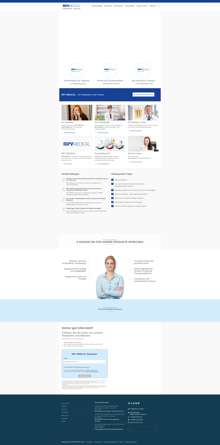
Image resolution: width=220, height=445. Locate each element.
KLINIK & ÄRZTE (142, 6)
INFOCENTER (118, 6)
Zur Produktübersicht (103, 164)
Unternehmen (65, 403)
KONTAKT (152, 6)
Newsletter (64, 418)
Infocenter (64, 409)
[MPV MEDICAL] (71, 6)
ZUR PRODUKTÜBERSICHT (144, 94)
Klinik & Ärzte (65, 415)
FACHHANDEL (130, 6)
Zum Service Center (136, 162)
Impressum (89, 442)
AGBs (121, 442)
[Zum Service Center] (143, 143)
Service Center (134, 153)
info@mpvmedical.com (136, 422)
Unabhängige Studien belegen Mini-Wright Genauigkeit (83, 208)
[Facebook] (131, 403)
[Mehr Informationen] (76, 112)
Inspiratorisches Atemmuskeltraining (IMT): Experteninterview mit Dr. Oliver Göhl (87, 179)
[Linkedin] (134, 403)
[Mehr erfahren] (76, 143)
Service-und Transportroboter (110, 80)
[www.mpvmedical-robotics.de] (110, 70)
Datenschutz (98, 442)
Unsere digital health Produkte (144, 83)
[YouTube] (139, 403)
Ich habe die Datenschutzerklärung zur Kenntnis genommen (81, 370)
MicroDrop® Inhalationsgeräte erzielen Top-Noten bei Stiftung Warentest (86, 199)
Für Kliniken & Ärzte (137, 122)
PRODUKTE (108, 6)
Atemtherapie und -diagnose (77, 80)
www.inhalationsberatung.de (78, 83)
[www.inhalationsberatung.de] (76, 70)
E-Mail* (66, 358)
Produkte (64, 406)
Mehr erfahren (68, 164)
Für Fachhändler (102, 122)
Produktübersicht (102, 153)
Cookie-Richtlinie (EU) (130, 442)
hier (98, 386)
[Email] (129, 403)
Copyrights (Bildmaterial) (110, 442)
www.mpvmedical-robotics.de (111, 83)
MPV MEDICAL (68, 153)
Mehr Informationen (69, 132)
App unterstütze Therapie (143, 80)
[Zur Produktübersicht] (110, 143)
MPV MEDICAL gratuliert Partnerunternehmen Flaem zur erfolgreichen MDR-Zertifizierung (84, 189)
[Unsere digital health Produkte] (143, 70)
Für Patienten (67, 122)
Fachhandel (64, 412)
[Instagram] (136, 403)
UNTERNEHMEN (96, 6)
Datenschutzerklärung (92, 371)
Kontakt (63, 421)
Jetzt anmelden (84, 376)
